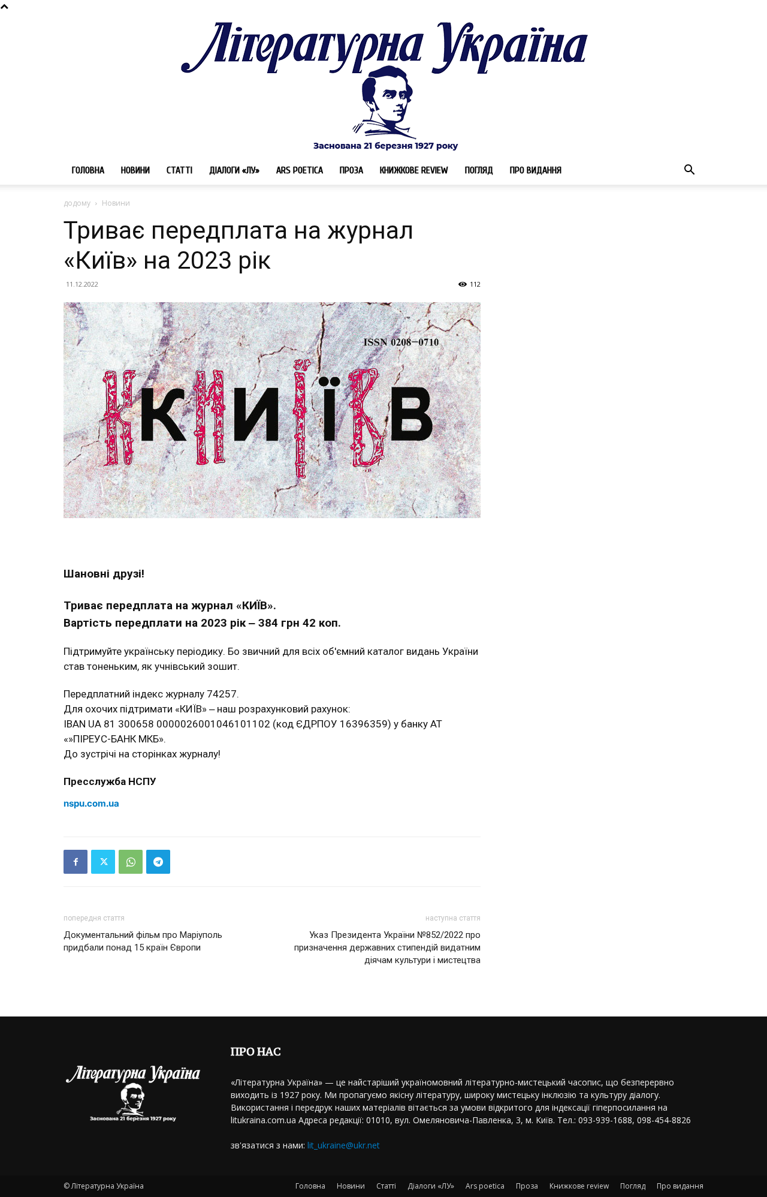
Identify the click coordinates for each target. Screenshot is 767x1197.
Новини (135, 170)
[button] (689, 171)
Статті (179, 170)
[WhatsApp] (131, 862)
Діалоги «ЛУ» (234, 170)
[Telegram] (158, 862)
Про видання (535, 170)
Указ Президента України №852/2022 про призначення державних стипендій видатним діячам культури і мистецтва (387, 948)
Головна (88, 170)
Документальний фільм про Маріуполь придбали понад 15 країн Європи (143, 941)
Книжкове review (414, 170)
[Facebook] (75, 862)
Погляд (479, 170)
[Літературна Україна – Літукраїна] (383, 84)
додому (77, 203)
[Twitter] (103, 862)
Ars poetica (299, 170)
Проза (351, 170)
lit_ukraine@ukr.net (343, 1145)
